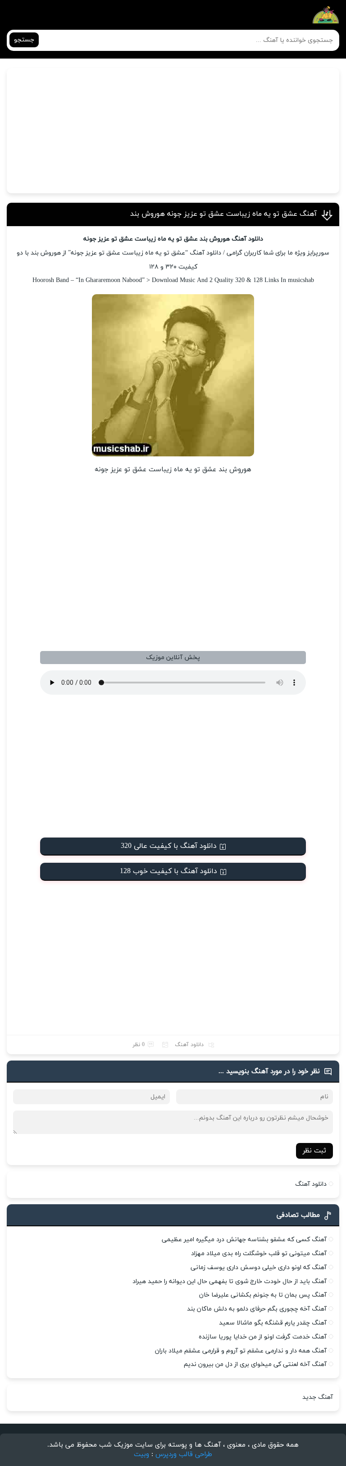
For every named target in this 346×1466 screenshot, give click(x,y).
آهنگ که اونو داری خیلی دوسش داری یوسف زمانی (259, 1267)
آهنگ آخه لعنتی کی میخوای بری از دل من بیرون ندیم (255, 1364)
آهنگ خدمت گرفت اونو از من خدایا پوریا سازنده (263, 1337)
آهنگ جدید (317, 1397)
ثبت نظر (314, 1151)
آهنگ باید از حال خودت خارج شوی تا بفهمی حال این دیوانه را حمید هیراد (229, 1281)
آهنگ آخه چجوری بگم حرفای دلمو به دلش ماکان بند (257, 1309)
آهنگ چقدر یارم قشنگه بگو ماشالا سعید (273, 1323)
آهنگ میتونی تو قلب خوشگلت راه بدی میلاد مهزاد (259, 1253)
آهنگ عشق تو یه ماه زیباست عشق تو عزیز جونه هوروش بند (223, 214)
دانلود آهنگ (189, 1044)
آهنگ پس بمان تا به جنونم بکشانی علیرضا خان (263, 1295)
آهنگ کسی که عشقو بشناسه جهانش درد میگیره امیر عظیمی (244, 1239)
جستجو (24, 40)
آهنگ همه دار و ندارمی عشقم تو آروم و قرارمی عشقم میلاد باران (241, 1351)
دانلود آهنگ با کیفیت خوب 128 (168, 871)
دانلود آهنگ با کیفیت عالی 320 (169, 846)
